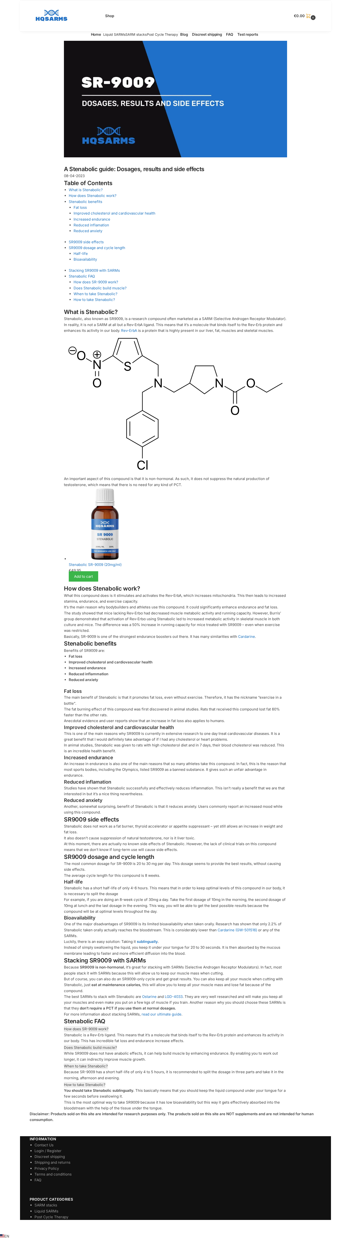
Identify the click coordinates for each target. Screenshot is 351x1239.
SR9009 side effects (86, 242)
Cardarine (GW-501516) (237, 930)
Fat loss (80, 207)
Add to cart (83, 576)
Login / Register (48, 1151)
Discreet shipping (49, 1156)
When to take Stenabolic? (95, 294)
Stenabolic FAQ (82, 276)
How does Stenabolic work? (93, 195)
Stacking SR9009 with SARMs (94, 270)
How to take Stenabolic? (94, 299)
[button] (305, 16)
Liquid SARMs (46, 1211)
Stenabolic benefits (85, 201)
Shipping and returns (52, 1162)
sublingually (147, 941)
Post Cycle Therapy (51, 1217)
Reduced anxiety (88, 231)
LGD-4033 (174, 996)
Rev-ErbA (129, 330)
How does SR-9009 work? (96, 282)
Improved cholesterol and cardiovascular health (114, 213)
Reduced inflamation (91, 225)
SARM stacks (45, 1205)
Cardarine (246, 636)
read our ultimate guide (161, 1014)
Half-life (81, 253)
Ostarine (149, 996)
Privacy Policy (46, 1168)
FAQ (37, 1180)
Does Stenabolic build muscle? (100, 288)
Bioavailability (85, 259)
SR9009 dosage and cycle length (97, 247)
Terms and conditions (53, 1174)
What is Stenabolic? (86, 190)
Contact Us (44, 1145)
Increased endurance (92, 219)
